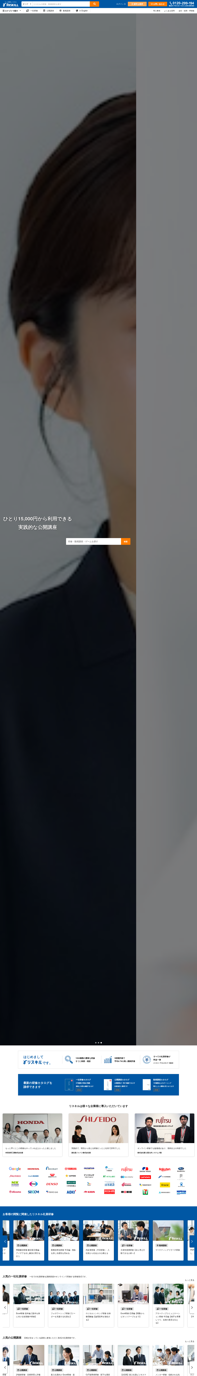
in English (83, 10)
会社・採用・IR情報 (186, 10)
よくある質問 (169, 10)
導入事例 (156, 10)
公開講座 (49, 10)
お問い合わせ (159, 4)
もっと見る (189, 1280)
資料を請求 (138, 4)
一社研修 (33, 10)
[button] (95, 1042)
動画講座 (66, 10)
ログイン (120, 4)
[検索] (94, 4)
